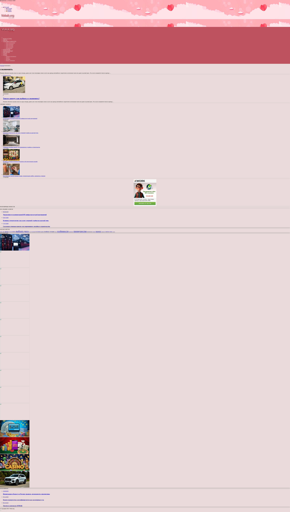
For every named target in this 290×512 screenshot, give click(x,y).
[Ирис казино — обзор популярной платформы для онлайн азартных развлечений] (14, 436)
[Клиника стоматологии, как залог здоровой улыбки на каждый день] (11, 131)
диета (26, 231)
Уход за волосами (10, 42)
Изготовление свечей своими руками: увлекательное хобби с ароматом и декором (24, 176)
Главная (2, 65)
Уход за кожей (9, 47)
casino (1, 231)
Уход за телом (9, 45)
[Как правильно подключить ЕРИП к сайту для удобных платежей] (14, 351)
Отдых (5, 55)
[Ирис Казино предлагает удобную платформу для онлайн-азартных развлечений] (14, 385)
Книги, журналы (10, 60)
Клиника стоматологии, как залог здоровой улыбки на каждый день (20, 132)
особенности (62, 231)
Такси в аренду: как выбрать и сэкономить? (21, 98)
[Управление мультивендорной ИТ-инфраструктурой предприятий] (11, 117)
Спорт (5, 53)
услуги (113, 231)
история (38, 231)
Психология (9, 48)
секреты (103, 231)
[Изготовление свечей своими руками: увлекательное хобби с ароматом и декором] (11, 174)
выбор (14, 231)
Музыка (8, 59)
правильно (71, 231)
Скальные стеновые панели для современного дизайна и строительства (21, 147)
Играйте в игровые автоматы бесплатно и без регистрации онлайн (20, 161)
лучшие (52, 231)
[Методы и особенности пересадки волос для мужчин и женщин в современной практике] (14, 368)
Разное (8, 57)
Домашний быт (8, 51)
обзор (56, 231)
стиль (110, 231)
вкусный (10, 231)
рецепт (98, 231)
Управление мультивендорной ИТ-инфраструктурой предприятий (20, 118)
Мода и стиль (7, 38)
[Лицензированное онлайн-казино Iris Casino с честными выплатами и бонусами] (14, 453)
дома (30, 231)
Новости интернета (11, 56)
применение (89, 231)
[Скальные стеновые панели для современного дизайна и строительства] (11, 145)
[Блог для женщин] (8, 21)
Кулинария (6, 49)
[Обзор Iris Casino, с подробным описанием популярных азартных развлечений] (14, 402)
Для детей (6, 52)
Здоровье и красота (9, 41)
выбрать (20, 231)
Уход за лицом (9, 44)
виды (6, 231)
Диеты (5, 40)
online (4, 231)
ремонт (94, 231)
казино (42, 231)
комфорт (46, 231)
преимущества (80, 231)
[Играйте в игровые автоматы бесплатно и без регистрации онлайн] (11, 160)
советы (107, 231)
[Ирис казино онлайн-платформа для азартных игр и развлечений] (14, 419)
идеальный (33, 231)
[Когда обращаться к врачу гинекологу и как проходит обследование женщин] (14, 334)
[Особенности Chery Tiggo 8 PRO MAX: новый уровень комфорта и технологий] (14, 487)
